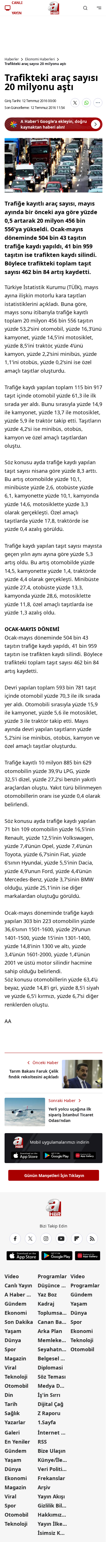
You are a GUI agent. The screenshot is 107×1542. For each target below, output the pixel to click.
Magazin (15, 1358)
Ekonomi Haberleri (40, 59)
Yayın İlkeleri (54, 1523)
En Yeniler (17, 1441)
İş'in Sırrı (49, 1394)
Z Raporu (49, 1413)
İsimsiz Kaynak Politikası (54, 1532)
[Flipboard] (76, 1238)
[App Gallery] (84, 1155)
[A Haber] (54, 8)
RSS (42, 1441)
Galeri (12, 1432)
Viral (10, 1367)
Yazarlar (15, 1422)
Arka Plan (50, 1331)
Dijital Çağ (50, 1404)
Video (12, 1276)
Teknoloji (16, 1376)
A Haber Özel (21, 1294)
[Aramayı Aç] (85, 8)
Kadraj (46, 1303)
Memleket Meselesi (54, 1340)
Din (9, 1394)
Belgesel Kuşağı (54, 1358)
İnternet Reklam (54, 1432)
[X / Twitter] (30, 1238)
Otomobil (16, 1385)
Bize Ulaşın (52, 1450)
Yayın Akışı (51, 1496)
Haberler (12, 59)
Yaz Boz (47, 1294)
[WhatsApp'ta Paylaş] (86, 102)
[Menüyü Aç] (99, 8)
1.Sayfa (47, 1422)
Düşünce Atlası (54, 1285)
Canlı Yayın (18, 1285)
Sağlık (12, 1413)
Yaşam (13, 1331)
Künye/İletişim (54, 1459)
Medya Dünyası (54, 1385)
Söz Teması (52, 1376)
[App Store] (25, 1155)
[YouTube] (61, 1238)
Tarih (11, 1404)
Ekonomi (16, 1312)
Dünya (13, 1340)
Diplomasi (50, 1367)
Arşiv (44, 1487)
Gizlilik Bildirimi (54, 1505)
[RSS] (92, 1238)
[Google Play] (57, 1155)
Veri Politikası (54, 1469)
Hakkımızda (53, 1514)
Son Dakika (19, 1321)
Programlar (52, 1276)
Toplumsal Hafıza (54, 1312)
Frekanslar (51, 1478)
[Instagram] (46, 1238)
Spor (10, 1349)
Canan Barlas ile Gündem (54, 1321)
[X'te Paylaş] (75, 102)
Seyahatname (54, 1349)
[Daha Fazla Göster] (97, 102)
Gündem (16, 1303)
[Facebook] (15, 1238)
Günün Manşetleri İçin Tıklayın (54, 1175)
